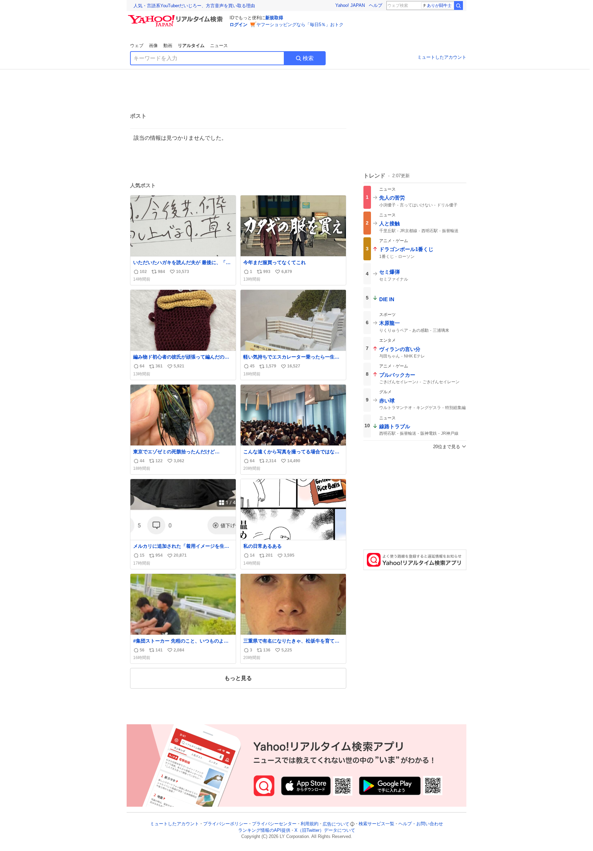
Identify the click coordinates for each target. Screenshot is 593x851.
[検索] (458, 5)
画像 (153, 45)
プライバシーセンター (274, 824)
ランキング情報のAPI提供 (264, 830)
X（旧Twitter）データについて (324, 830)
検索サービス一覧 (376, 824)
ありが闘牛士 (439, 5)
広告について (336, 824)
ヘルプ (375, 5)
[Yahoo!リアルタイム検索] (176, 17)
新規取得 (274, 17)
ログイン (238, 24)
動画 (167, 45)
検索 (308, 58)
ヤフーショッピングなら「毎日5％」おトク (300, 24)
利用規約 (309, 824)
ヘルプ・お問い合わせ (420, 824)
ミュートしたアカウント (441, 57)
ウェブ (136, 45)
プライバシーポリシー (225, 824)
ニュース (219, 45)
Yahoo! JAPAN (350, 5)
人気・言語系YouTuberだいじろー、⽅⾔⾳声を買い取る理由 (194, 5)
